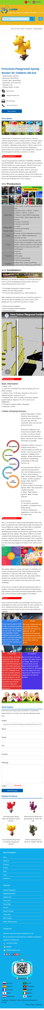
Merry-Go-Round (8, 911)
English (38, 2)
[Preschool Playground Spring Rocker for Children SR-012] (22, 47)
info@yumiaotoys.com (12, 95)
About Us (6, 861)
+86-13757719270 (11, 105)
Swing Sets (6, 900)
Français (9, 990)
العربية (29, 983)
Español (9, 986)
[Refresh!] (17, 785)
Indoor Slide (7, 914)
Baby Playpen (7, 918)
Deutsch (30, 990)
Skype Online (10, 91)
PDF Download (10, 101)
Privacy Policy (30, 1004)
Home (23, 29)
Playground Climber (9, 893)
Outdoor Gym (7, 897)
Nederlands (10, 996)
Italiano (29, 993)
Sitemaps (39, 1004)
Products (29, 29)
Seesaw (5, 907)
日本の (9, 993)
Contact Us (6, 878)
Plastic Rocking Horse (10, 921)
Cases (5, 875)
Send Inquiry (11, 111)
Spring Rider (38, 29)
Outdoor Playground (9, 890)
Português (30, 986)
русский (9, 983)
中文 (29, 2)
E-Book (5, 868)
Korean (29, 996)
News (5, 871)
